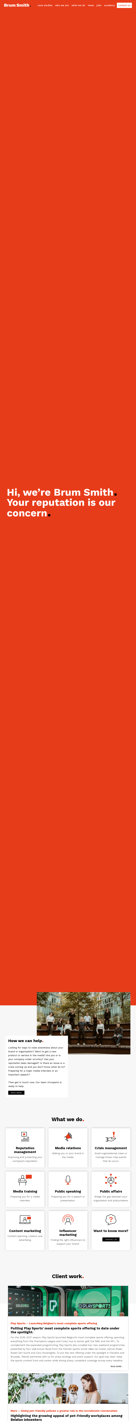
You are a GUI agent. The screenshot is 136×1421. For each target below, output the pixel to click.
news (91, 5)
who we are (62, 5)
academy (109, 5)
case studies (44, 5)
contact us (124, 5)
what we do (78, 5)
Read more (16, 1093)
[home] (17, 5)
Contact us (111, 1239)
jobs (99, 5)
